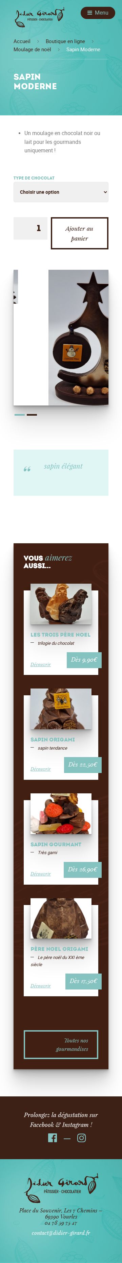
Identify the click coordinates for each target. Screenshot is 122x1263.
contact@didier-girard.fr (61, 1232)
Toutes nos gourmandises (72, 1045)
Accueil (22, 41)
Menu (101, 13)
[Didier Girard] (39, 19)
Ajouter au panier (79, 233)
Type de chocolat (34, 178)
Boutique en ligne (65, 41)
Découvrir (40, 664)
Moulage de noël (32, 49)
